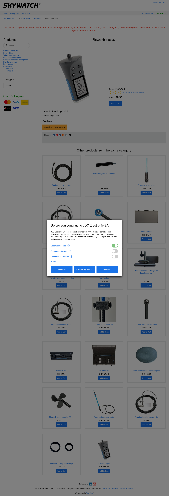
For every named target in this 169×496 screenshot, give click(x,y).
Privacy (54, 261)
